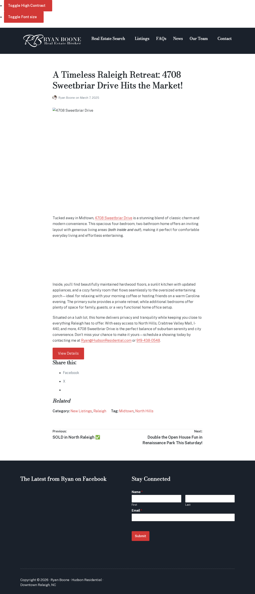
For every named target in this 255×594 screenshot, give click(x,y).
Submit (140, 536)
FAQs (161, 38)
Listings (142, 38)
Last (187, 504)
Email (137, 510)
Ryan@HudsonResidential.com (106, 340)
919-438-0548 (148, 340)
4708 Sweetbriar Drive (113, 218)
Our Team (199, 38)
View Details (68, 353)
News (178, 38)
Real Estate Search (108, 38)
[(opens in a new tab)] (45, 495)
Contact (225, 38)
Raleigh (99, 411)
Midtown (126, 411)
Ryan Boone (67, 97)
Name (137, 492)
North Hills (144, 411)
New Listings (81, 411)
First (134, 504)
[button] (55, 270)
